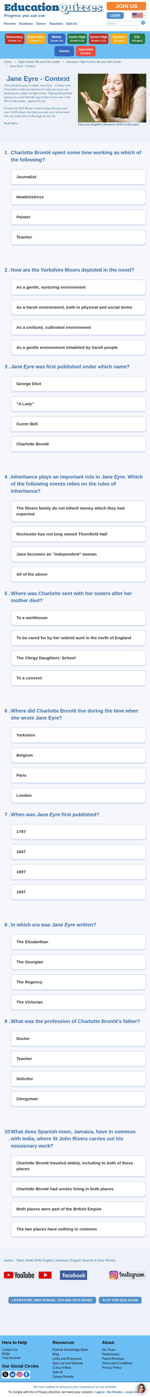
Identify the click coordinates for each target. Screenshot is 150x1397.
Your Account (11, 1358)
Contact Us (9, 1349)
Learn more (133, 1392)
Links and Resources (67, 1358)
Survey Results (63, 1376)
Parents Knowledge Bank (70, 1349)
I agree (100, 1392)
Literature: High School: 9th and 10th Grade (93, 61)
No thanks (114, 1392)
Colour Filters (62, 1367)
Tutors (41, 24)
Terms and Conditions (117, 1363)
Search (143, 23)
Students (26, 24)
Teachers (56, 24)
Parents (10, 24)
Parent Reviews (113, 1358)
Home (8, 61)
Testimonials (110, 1354)
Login (115, 15)
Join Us (126, 6)
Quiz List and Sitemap (68, 1363)
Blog (56, 1354)
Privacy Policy (112, 1367)
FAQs (6, 1353)
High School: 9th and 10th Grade (39, 61)
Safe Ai (71, 24)
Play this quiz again (120, 1300)
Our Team (108, 1349)
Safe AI (57, 1372)
